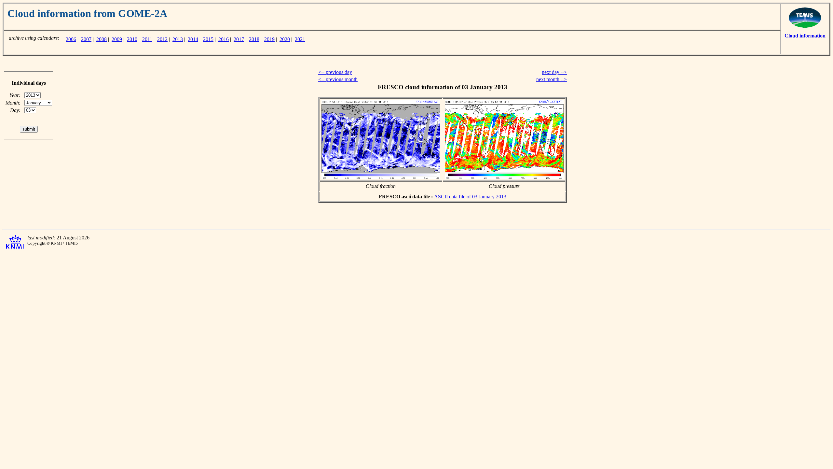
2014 (193, 39)
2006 (71, 39)
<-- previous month (338, 79)
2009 (117, 39)
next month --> (551, 79)
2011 (147, 39)
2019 (269, 39)
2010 (132, 39)
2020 (285, 39)
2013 (177, 39)
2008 (101, 39)
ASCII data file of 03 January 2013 (470, 196)
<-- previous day (335, 72)
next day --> (554, 72)
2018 (254, 39)
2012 (162, 39)
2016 (223, 39)
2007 (86, 39)
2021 (300, 39)
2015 (208, 39)
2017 (239, 39)
